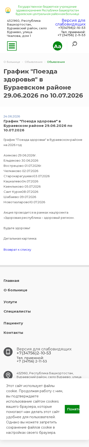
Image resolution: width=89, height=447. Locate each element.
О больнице (15, 290)
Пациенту (13, 323)
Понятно (73, 409)
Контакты (13, 332)
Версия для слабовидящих (70, 22)
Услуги (10, 302)
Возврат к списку (17, 249)
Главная (11, 280)
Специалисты (17, 311)
